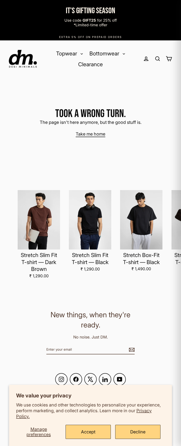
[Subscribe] (131, 349)
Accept (88, 432)
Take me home (90, 134)
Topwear (67, 53)
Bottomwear (105, 53)
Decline (137, 432)
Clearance (90, 64)
